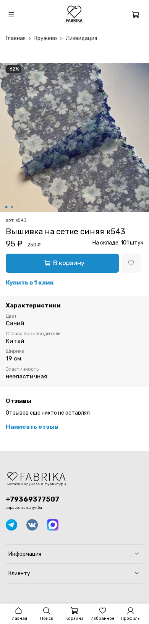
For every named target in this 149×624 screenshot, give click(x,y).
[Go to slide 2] (12, 207)
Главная (16, 38)
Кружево (45, 38)
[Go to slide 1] (6, 207)
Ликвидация (81, 38)
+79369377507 (32, 499)
